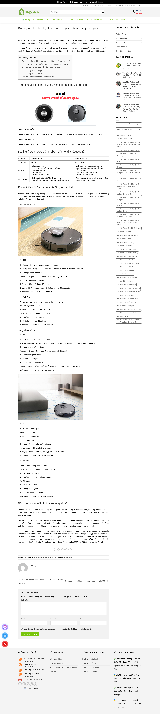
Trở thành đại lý (109, 5)
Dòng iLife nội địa (34, 70)
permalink (69, 557)
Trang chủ (29, 20)
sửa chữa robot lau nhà (124, 135)
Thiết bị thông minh (117, 20)
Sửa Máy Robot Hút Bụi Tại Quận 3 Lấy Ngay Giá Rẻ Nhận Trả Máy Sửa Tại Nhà (128, 173)
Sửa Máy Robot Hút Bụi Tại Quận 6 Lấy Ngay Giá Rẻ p (128, 210)
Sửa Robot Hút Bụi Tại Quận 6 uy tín (128, 291)
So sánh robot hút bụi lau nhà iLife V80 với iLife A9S (85, 581)
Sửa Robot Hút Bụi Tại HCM (126, 270)
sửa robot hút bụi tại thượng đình (127, 298)
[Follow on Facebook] (20, 684)
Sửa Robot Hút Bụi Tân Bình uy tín (128, 267)
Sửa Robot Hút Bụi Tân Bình (126, 260)
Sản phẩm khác (76, 20)
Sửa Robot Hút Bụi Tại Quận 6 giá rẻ (128, 288)
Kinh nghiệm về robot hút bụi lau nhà (64, 667)
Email (52, 619)
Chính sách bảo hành (90, 659)
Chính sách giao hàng (90, 667)
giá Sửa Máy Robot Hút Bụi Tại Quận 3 (128, 125)
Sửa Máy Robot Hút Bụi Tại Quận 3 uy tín (129, 179)
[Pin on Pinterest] (67, 549)
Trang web (84, 619)
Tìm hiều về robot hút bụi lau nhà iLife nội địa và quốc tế (46, 61)
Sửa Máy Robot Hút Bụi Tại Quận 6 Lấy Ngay (128, 199)
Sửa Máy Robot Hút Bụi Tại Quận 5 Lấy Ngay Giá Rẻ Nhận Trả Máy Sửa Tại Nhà (128, 186)
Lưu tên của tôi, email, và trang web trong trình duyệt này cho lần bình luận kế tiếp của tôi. (58, 629)
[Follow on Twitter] (28, 684)
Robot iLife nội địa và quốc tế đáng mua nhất (41, 67)
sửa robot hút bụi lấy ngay (125, 242)
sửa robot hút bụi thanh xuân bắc (127, 256)
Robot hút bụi (42, 20)
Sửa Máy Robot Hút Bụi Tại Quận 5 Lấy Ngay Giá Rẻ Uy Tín (128, 193)
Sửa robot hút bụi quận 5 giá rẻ (126, 249)
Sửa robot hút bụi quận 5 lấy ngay (127, 253)
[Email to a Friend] (64, 549)
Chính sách (96, 5)
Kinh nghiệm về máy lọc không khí (45, 557)
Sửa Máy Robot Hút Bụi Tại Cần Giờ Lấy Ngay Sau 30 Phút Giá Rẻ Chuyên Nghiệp (131, 108)
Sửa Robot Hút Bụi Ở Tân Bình (126, 302)
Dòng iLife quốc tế (34, 74)
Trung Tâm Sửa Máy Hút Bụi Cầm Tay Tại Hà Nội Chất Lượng (131, 75)
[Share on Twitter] (60, 549)
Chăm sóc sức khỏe (95, 20)
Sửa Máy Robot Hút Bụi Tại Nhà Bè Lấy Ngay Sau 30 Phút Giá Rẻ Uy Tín (131, 97)
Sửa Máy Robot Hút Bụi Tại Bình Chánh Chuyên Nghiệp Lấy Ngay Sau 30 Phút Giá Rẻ (132, 85)
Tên (22, 619)
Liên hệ (139, 5)
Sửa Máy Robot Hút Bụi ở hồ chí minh (129, 228)
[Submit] (103, 12)
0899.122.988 (119, 707)
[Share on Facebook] (56, 549)
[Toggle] (141, 34)
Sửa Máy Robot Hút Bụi (124, 139)
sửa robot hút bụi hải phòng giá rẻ (127, 235)
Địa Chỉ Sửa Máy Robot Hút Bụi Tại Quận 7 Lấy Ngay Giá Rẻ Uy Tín (128, 321)
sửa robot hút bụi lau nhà (124, 238)
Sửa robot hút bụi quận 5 (124, 246)
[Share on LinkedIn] (71, 549)
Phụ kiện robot (59, 20)
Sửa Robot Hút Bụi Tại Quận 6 (126, 284)
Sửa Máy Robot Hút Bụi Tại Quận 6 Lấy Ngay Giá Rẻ (128, 204)
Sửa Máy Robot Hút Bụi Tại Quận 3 (128, 150)
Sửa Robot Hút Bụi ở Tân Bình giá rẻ (128, 313)
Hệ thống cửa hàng (122, 5)
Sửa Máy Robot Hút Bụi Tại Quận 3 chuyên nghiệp (128, 154)
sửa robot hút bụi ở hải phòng (126, 306)
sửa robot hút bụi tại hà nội (125, 274)
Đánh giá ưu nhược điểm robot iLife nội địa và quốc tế (45, 64)
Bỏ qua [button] (100, 2)
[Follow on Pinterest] (35, 684)
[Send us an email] (32, 684)
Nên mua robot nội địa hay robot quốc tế (39, 77)
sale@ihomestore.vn (35, 679)
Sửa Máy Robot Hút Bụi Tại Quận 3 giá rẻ (128, 160)
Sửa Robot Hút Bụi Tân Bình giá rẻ (128, 263)
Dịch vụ (133, 20)
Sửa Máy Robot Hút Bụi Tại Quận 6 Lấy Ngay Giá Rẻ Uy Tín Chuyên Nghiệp (128, 222)
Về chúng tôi (86, 5)
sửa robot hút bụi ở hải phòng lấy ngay (129, 309)
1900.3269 (139, 13)
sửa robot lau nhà (122, 316)
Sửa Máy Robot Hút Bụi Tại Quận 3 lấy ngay (128, 166)
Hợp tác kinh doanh (57, 663)
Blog (132, 5)
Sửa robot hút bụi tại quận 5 (125, 281)
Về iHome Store (56, 659)
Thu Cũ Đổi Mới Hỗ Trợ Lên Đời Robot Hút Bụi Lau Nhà (131, 66)
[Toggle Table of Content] (67, 58)
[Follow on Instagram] (24, 684)
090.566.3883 (28, 661)
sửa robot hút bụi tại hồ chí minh (127, 277)
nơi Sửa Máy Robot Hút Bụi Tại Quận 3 (128, 130)
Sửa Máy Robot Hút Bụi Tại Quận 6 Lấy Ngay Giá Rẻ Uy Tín (128, 215)
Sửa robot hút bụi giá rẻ (124, 231)
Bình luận (25, 600)
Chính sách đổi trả (89, 663)
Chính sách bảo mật (89, 672)
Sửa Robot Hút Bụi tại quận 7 (126, 295)
